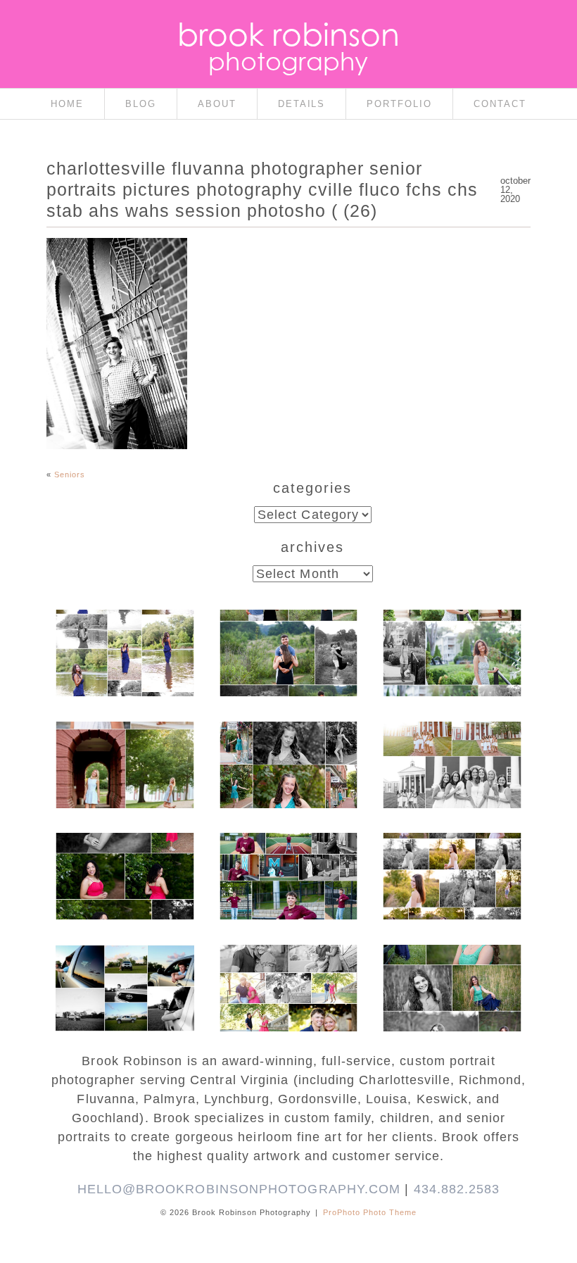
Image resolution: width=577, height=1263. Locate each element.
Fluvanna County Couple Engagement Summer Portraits (287, 647)
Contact (500, 104)
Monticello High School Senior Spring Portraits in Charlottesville (451, 982)
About (217, 104)
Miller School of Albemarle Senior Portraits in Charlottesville (288, 870)
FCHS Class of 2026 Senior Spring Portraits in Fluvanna (123, 870)
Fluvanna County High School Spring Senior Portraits (451, 863)
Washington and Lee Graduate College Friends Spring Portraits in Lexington (451, 766)
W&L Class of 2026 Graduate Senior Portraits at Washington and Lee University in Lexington (123, 773)
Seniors (69, 474)
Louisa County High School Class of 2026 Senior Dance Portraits (287, 758)
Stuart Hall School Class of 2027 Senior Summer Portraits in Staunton (451, 654)
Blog (140, 104)
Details (302, 104)
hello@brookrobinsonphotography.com (239, 1189)
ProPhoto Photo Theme (370, 1212)
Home (67, 104)
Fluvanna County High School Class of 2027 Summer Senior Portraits (123, 647)
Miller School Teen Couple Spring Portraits (288, 975)
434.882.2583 (457, 1189)
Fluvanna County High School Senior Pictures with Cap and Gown (124, 982)
